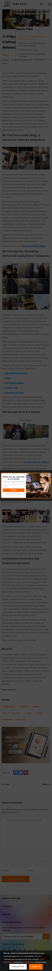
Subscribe (13, 490)
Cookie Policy (29, 962)
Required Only (18, 967)
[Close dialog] (49, 474)
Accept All (36, 967)
